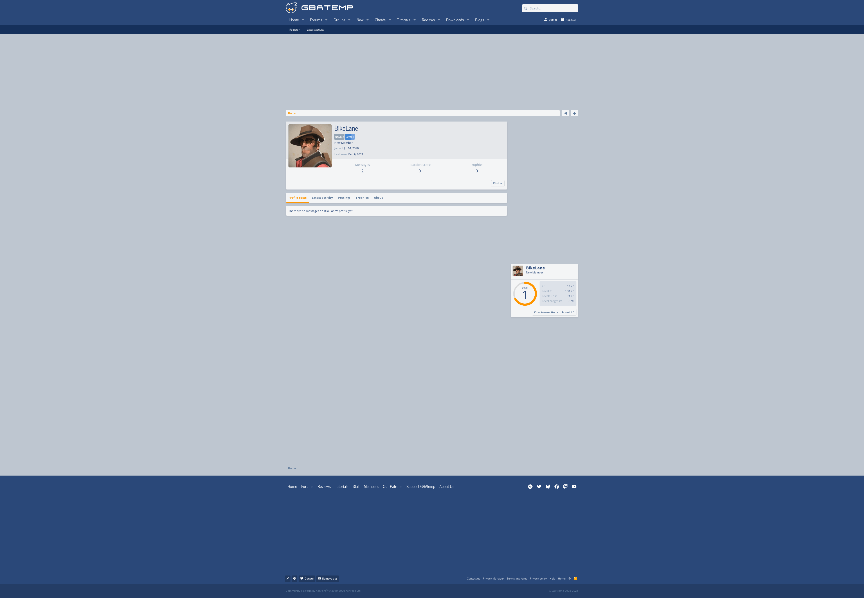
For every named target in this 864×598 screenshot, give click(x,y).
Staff (356, 486)
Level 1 (350, 136)
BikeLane (535, 268)
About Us (446, 486)
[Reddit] (446, 591)
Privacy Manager (493, 578)
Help (552, 578)
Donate (309, 578)
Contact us (473, 578)
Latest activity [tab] (322, 198)
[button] (302, 19)
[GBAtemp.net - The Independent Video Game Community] (319, 8)
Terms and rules (517, 578)
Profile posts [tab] (297, 198)
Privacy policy (538, 578)
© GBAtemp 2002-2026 (563, 591)
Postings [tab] (344, 198)
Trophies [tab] (362, 198)
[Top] (569, 578)
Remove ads (330, 578)
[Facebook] (436, 591)
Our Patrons (392, 486)
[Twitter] (466, 591)
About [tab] (378, 198)
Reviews (324, 486)
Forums (307, 486)
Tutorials (342, 486)
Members (371, 486)
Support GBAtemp (421, 486)
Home (292, 486)
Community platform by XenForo (323, 591)
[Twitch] (456, 591)
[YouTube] (475, 591)
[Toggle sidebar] (565, 113)
